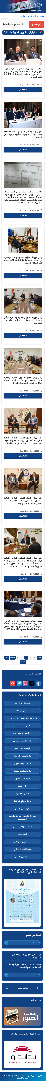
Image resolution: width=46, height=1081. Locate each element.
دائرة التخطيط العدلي (22, 748)
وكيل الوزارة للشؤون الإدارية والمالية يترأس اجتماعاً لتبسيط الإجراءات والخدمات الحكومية (23, 320)
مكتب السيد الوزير (22, 703)
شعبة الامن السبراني (22, 849)
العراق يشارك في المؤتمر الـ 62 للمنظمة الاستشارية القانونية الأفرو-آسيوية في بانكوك (23, 134)
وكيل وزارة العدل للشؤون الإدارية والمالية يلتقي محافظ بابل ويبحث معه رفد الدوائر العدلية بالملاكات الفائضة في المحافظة (23, 440)
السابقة (12, 657)
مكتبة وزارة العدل (22, 857)
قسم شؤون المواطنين (22, 842)
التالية (39, 657)
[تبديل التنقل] (5, 16)
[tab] (22, 988)
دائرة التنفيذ (22, 786)
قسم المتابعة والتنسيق (22, 826)
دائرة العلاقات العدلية (22, 771)
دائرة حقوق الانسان (22, 808)
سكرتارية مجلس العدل (22, 726)
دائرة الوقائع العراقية (22, 801)
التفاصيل (23, 89)
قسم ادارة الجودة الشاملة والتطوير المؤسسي (22, 817)
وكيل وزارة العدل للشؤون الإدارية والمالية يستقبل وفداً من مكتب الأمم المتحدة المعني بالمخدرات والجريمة (23, 501)
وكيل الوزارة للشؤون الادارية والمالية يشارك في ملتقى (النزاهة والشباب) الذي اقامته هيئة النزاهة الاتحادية (23, 260)
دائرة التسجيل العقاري (22, 741)
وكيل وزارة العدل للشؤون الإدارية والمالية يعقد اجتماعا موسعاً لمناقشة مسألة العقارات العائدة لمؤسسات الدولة (23, 380)
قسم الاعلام (22, 834)
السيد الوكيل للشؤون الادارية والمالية (22, 718)
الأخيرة (23, 662)
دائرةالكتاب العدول (22, 778)
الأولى (6, 657)
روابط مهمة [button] (22, 988)
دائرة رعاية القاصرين (22, 763)
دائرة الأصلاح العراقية (22, 756)
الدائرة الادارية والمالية (22, 733)
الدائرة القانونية (22, 793)
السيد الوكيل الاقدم (22, 711)
